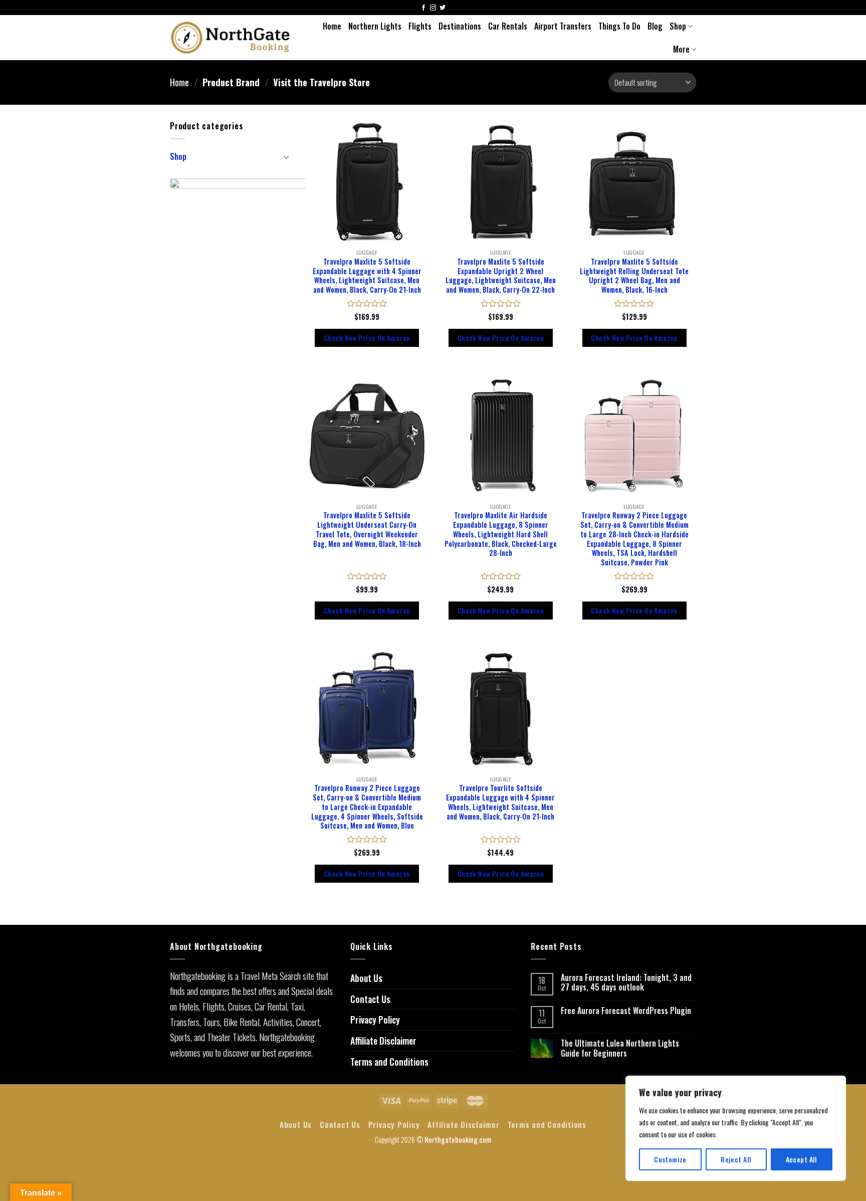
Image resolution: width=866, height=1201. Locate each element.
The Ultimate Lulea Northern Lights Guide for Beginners (620, 1048)
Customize (670, 1159)
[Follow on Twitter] (443, 8)
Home (332, 26)
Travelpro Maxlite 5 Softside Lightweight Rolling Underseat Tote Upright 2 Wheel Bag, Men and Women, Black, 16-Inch (634, 276)
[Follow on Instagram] (433, 8)
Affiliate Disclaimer (383, 1040)
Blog (655, 26)
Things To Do (619, 26)
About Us (366, 977)
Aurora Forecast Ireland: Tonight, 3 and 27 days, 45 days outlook (626, 982)
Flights (419, 26)
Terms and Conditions (389, 1061)
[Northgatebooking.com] (230, 37)
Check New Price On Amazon (367, 337)
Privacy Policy (375, 1019)
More (681, 49)
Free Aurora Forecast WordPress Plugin (626, 1011)
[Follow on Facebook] (423, 8)
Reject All (736, 1159)
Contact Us (370, 999)
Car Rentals (507, 26)
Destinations (460, 26)
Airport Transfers (562, 26)
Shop (678, 26)
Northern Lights (374, 26)
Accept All (801, 1159)
